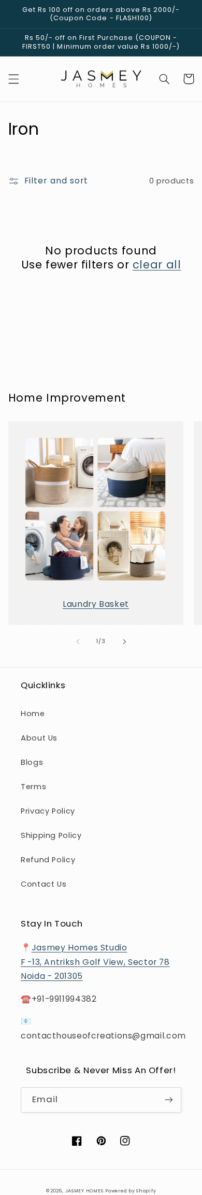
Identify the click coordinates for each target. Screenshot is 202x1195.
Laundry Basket (96, 604)
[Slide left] (77, 641)
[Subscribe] (169, 1100)
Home (33, 713)
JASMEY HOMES (84, 1191)
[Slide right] (124, 641)
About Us (39, 738)
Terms (33, 786)
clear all (157, 265)
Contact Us (43, 884)
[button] (13, 79)
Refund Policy (48, 860)
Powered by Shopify (130, 1191)
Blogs (32, 762)
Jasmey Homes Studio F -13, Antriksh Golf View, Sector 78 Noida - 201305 (95, 962)
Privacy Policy (48, 811)
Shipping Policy (51, 835)
